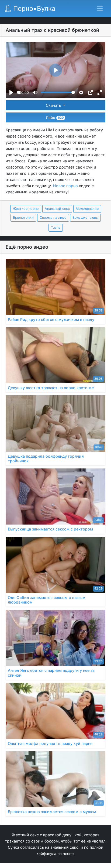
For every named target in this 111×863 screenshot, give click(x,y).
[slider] (18, 92)
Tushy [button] (55, 227)
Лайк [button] (55, 117)
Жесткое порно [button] (26, 209)
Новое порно (65, 185)
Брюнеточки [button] (23, 217)
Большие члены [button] (85, 217)
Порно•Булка (33, 8)
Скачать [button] (54, 105)
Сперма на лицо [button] (53, 217)
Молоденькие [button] (87, 209)
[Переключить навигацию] (100, 8)
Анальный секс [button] (57, 209)
